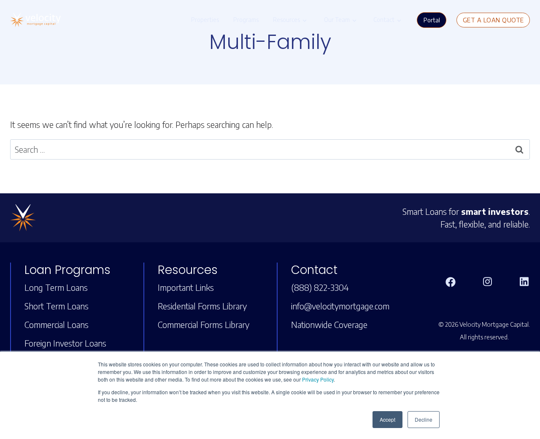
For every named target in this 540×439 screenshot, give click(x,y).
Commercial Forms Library (203, 324)
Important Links (186, 287)
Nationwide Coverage (329, 324)
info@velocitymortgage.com (340, 306)
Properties (205, 19)
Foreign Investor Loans (65, 343)
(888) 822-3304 (320, 287)
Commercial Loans (56, 324)
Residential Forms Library (202, 306)
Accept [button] (387, 419)
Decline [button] (423, 419)
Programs (246, 19)
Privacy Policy (318, 379)
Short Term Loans (56, 306)
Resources (286, 19)
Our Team (337, 19)
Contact (383, 19)
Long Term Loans (56, 287)
